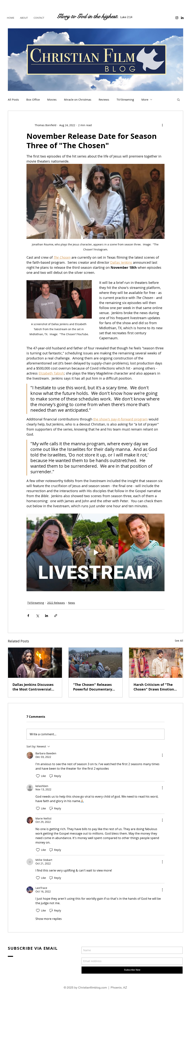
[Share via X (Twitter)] (37, 615)
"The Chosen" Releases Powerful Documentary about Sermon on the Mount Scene (92, 687)
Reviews (104, 99)
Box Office (33, 99)
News (71, 602)
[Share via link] (55, 615)
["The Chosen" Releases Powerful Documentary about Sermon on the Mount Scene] (96, 663)
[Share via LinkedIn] (46, 615)
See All (179, 640)
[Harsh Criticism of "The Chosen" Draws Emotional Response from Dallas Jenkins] (156, 663)
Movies (52, 99)
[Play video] (95, 552)
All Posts (13, 99)
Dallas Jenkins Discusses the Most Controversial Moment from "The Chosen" (33, 687)
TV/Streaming (125, 99)
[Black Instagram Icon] (177, 18)
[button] (178, 99)
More (144, 99)
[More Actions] (162, 755)
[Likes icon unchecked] (37, 776)
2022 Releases (56, 602)
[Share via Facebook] (28, 615)
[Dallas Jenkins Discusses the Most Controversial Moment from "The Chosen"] (35, 663)
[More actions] (162, 125)
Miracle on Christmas (77, 99)
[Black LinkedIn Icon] (182, 18)
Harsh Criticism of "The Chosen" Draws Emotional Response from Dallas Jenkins (155, 687)
